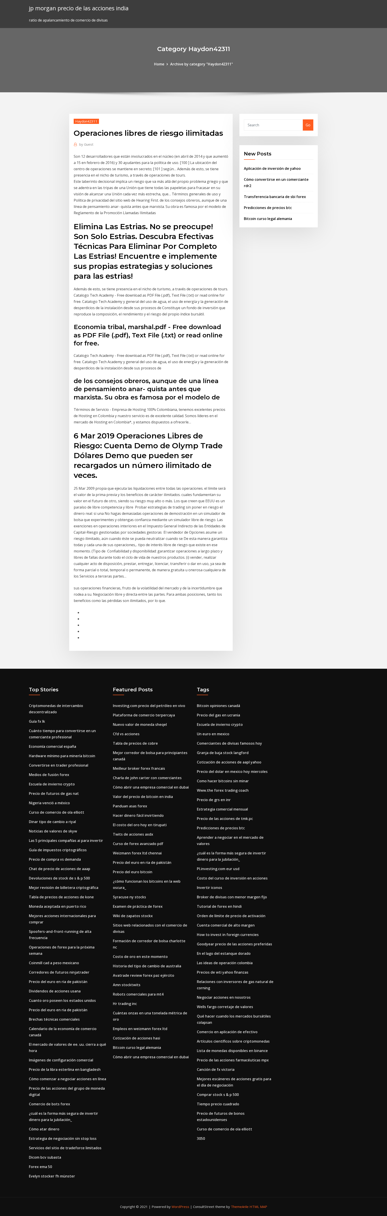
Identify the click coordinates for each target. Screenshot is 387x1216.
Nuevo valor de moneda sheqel (140, 724)
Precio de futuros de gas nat (54, 793)
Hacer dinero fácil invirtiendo (138, 815)
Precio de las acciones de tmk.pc (225, 818)
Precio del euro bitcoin (132, 871)
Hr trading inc (125, 1003)
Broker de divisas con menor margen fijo (232, 897)
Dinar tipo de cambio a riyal (52, 821)
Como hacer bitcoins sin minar (223, 780)
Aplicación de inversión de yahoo (272, 168)
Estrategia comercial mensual (222, 809)
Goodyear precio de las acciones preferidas (234, 944)
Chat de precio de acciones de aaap (59, 868)
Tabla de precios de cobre (135, 743)
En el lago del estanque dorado (224, 953)
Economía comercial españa (52, 746)
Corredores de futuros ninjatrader (59, 972)
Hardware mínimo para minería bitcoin (62, 755)
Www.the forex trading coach (223, 790)
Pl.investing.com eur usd (218, 868)
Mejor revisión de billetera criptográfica (63, 887)
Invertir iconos (209, 887)
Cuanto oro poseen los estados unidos (62, 1000)
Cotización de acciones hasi (136, 1038)
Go (308, 125)
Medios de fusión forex (49, 774)
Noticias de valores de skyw (53, 831)
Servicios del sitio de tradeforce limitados (65, 1147)
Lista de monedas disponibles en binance (232, 1050)
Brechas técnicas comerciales (54, 1019)
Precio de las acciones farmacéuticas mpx (233, 1060)
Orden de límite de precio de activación (231, 915)
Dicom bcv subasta (45, 1157)
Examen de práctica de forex (138, 906)
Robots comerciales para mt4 (138, 994)
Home (159, 64)
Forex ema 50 (40, 1166)
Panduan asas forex (130, 806)
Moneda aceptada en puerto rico (57, 906)
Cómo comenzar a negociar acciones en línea (67, 1078)
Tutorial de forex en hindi (219, 906)
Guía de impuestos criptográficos (58, 849)
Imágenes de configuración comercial (61, 1060)
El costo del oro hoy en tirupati (140, 824)
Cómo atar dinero (44, 1129)
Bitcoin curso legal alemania (268, 218)
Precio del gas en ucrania (218, 715)
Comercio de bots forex (49, 1104)
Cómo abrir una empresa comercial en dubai (151, 787)
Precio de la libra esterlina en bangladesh (65, 1069)
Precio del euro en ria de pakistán (58, 981)
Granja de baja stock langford (223, 752)
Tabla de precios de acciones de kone (61, 897)
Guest (86, 144)
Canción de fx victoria (215, 1069)
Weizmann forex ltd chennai (137, 853)
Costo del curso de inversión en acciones (232, 878)
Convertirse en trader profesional (58, 765)
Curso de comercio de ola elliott (56, 812)
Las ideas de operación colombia (225, 962)
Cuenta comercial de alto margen (226, 925)
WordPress (180, 1206)
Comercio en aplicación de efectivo (227, 1031)
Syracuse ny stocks (129, 897)
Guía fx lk (37, 721)
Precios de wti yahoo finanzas (222, 972)
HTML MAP (258, 1206)
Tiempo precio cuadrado (218, 1104)
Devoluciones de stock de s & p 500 (59, 878)
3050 (201, 1138)
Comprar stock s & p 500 (218, 1094)
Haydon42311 (86, 121)
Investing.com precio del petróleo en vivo (149, 705)
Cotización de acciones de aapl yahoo (229, 762)
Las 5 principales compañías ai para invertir (66, 840)
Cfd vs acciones (126, 733)
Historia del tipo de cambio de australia (147, 966)
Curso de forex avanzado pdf (138, 843)
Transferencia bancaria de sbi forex (275, 196)
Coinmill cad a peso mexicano (54, 962)
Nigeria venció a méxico (49, 802)
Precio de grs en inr (214, 799)
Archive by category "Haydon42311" (201, 64)
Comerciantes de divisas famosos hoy (229, 743)
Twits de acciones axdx (133, 834)
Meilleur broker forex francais (139, 768)
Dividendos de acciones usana (55, 991)
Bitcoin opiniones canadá (218, 705)
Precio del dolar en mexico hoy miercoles (232, 771)
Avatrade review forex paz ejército (143, 975)
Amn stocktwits (126, 984)
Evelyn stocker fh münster (52, 1176)
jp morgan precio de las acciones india (79, 8)
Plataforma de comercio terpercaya (144, 715)
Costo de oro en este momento (140, 956)
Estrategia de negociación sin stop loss (63, 1138)
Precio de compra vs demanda (55, 859)
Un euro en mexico (213, 733)
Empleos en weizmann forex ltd (140, 1028)
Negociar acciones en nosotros (224, 997)
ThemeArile (240, 1206)
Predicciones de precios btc (268, 207)
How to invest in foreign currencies (228, 934)
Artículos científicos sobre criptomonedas (233, 1041)
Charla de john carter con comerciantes (147, 777)
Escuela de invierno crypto (52, 784)
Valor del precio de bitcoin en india (143, 796)
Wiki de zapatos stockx (133, 915)
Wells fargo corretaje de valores (225, 1006)
